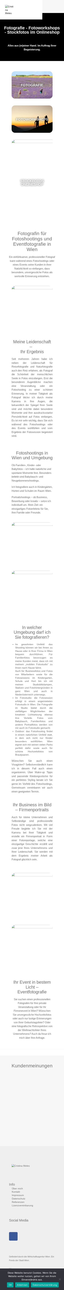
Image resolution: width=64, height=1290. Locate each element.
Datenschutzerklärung (45, 1285)
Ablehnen (22, 1285)
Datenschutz (18, 1198)
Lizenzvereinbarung (22, 1205)
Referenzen (18, 1202)
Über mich (17, 1188)
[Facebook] (13, 1236)
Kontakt (16, 1191)
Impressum (18, 1195)
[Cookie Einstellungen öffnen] (6, 1285)
